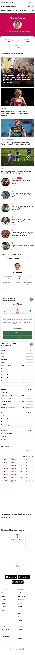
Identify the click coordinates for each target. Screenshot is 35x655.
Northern (20, 606)
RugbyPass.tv (21, 596)
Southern (20, 610)
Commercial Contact (21, 634)
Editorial (20, 638)
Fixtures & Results (11, 11)
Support (20, 629)
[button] (33, 10)
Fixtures (4, 596)
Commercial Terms (7, 640)
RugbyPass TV (23, 11)
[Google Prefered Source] (18, 582)
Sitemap (4, 610)
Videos (4, 606)
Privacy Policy (6, 629)
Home (3, 593)
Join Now (20, 593)
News (3, 11)
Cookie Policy (5, 636)
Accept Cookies (17, 337)
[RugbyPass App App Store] (11, 577)
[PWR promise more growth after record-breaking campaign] (17, 72)
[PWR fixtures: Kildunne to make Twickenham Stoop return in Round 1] (17, 102)
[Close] (32, 316)
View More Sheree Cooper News (10, 254)
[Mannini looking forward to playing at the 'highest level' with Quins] (17, 161)
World (19, 613)
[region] (17, 327)
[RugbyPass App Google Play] (24, 577)
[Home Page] (8, 6)
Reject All (17, 332)
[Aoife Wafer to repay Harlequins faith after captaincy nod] (17, 132)
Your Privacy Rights (17, 328)
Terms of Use (5, 633)
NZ (18, 617)
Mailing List (21, 600)
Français (20, 620)
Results (4, 600)
